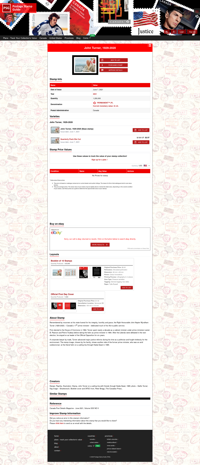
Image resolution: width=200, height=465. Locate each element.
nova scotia (110, 445)
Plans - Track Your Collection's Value (20, 37)
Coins (87, 37)
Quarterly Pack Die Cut (70, 139)
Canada (43, 37)
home (56, 436)
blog (56, 443)
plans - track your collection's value (68, 439)
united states (94, 442)
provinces (108, 436)
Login (182, 31)
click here (60, 423)
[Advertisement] (100, 205)
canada (92, 439)
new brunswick (112, 452)
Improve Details (115, 70)
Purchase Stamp (115, 65)
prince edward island (114, 449)
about (56, 446)
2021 (95, 94)
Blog (78, 37)
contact (57, 450)
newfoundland (111, 442)
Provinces (69, 37)
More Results (98, 245)
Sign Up (192, 31)
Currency (135, 166)
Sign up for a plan (99, 159)
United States (55, 37)
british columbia (112, 439)
